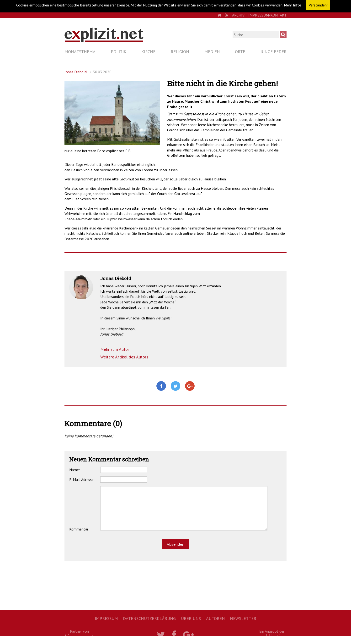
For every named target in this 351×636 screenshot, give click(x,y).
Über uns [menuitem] (191, 618)
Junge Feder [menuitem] (274, 51)
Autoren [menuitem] (215, 618)
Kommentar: (79, 529)
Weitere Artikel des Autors (124, 357)
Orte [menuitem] (240, 51)
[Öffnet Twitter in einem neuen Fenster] (175, 386)
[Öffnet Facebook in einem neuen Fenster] (161, 386)
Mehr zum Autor (114, 349)
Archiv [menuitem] (238, 15)
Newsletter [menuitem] (243, 618)
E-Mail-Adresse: (82, 479)
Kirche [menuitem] (148, 51)
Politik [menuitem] (118, 51)
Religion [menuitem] (180, 51)
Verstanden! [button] (318, 5)
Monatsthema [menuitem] (80, 51)
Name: (74, 469)
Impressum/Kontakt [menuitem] (267, 15)
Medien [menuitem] (212, 51)
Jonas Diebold (75, 71)
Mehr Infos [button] (293, 5)
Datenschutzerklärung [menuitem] (149, 618)
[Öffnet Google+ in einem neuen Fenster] (190, 386)
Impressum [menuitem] (106, 618)
